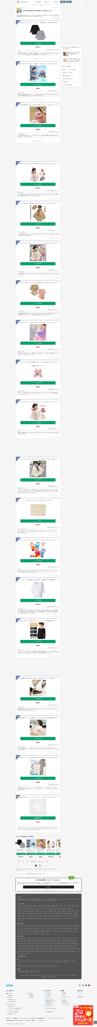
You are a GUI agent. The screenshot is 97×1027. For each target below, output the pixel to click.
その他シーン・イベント (60, 918)
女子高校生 (60, 946)
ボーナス (41, 918)
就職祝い (31, 913)
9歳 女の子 (24, 943)
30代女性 (50, 948)
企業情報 (62, 990)
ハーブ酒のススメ (44, 976)
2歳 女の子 (75, 938)
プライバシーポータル (52, 1018)
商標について (34, 1020)
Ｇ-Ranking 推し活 (52, 976)
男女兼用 (65, 961)
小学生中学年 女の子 (21, 946)
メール (80, 995)
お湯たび (31, 975)
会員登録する (48, 886)
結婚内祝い (76, 913)
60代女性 (37, 951)
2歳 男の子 (70, 938)
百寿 (23, 908)
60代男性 (41, 951)
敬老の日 (69, 908)
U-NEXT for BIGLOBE (13, 1012)
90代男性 (68, 951)
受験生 (23, 971)
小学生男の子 (45, 943)
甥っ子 (47, 928)
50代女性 (19, 951)
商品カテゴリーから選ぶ (68, 72)
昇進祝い (36, 913)
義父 (55, 928)
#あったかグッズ (41, 861)
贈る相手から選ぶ (66, 75)
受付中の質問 (38, 1)
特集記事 (55, 1)
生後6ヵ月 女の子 (54, 938)
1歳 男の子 (60, 938)
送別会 (49, 913)
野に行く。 (60, 975)
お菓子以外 (25, 966)
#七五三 (18, 861)
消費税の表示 (16, 1018)
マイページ (76, 1)
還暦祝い (57, 905)
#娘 (23, 861)
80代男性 (59, 951)
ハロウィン (74, 908)
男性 (19, 953)
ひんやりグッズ (47, 966)
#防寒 (47, 861)
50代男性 (23, 951)
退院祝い (19, 918)
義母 (60, 928)
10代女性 (75, 946)
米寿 (73, 905)
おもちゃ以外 (20, 966)
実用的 (19, 961)
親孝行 (28, 918)
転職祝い (40, 913)
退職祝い (44, 913)
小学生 (40, 943)
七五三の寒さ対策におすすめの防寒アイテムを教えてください (35, 873)
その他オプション (12, 1014)
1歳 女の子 (65, 938)
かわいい (33, 961)
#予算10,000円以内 (33, 861)
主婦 (23, 933)
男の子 (27, 953)
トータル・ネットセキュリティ (14, 1010)
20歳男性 (28, 948)
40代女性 (68, 948)
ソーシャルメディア (66, 1004)
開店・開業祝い (66, 913)
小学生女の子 (51, 943)
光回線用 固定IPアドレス (50, 1001)
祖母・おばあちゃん (29, 928)
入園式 (23, 913)
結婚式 (44, 905)
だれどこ (27, 975)
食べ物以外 (31, 966)
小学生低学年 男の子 (58, 943)
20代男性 (37, 948)
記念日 (26, 905)
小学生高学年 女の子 (37, 946)
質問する (63, 1)
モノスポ (55, 975)
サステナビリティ (65, 997)
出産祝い (35, 905)
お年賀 (31, 908)
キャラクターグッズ (55, 966)
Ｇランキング (21, 975)
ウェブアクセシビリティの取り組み (28, 1018)
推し (44, 933)
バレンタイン (40, 908)
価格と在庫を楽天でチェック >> (53, 90)
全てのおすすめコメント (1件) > (53, 198)
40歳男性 (64, 948)
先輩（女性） (70, 928)
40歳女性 (59, 948)
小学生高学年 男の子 (29, 946)
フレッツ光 (47, 997)
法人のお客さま (47, 990)
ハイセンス (28, 961)
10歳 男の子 (30, 943)
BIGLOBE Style (65, 1002)
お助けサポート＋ (12, 1006)
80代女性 (55, 951)
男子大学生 (65, 946)
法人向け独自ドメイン (50, 1011)
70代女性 (46, 951)
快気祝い (23, 918)
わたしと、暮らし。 (37, 975)
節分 (35, 908)
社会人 (31, 971)
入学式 (19, 913)
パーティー (73, 918)
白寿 (19, 908)
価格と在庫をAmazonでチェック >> (53, 49)
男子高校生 (55, 946)
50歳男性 (77, 948)
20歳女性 (23, 948)
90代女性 (64, 951)
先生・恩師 (76, 928)
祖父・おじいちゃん (21, 928)
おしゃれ (23, 961)
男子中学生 (44, 946)
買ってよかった (43, 961)
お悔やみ (32, 918)
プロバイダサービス (49, 999)
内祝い (71, 913)
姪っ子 (52, 928)
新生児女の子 (26, 938)
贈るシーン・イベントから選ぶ (69, 69)
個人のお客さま (10, 990)
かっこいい (38, 961)
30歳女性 (41, 948)
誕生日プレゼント (21, 905)
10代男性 (19, 948)
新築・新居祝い (59, 913)
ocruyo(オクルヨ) (20, 873)
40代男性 (73, 948)
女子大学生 (70, 946)
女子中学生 (49, 946)
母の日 (51, 908)
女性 (78, 951)
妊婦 (27, 933)
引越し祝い (54, 913)
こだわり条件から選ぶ (67, 84)
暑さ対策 (42, 966)
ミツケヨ (69, 975)
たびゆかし (74, 975)
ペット (49, 918)
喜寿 (65, 905)
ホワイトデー (46, 908)
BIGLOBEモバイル (12, 999)
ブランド (49, 961)
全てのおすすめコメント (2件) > (53, 792)
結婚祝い (30, 905)
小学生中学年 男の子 (74, 943)
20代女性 (32, 948)
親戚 (35, 928)
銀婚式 (53, 905)
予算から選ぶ (65, 81)
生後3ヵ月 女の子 (39, 938)
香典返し (36, 918)
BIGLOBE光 (10, 995)
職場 (19, 971)
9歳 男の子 (19, 943)
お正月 (27, 908)
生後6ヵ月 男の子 (47, 938)
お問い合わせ (9, 1018)
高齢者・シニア (36, 971)
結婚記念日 (40, 905)
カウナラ (65, 975)
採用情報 (64, 1001)
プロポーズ (67, 918)
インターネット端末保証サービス (15, 1008)
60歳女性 (28, 951)
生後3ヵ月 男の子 (32, 938)
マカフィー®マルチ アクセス (51, 1009)
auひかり (10, 997)
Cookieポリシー (62, 1018)
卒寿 (77, 905)
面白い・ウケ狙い (55, 961)
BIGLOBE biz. (48, 993)
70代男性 (50, 951)
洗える (61, 961)
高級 (73, 961)
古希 (61, 905)
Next (59, 843)
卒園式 (27, 913)
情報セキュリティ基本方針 (24, 1020)
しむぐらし (32, 997)
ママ (31, 933)
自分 (48, 933)
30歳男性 (46, 948)
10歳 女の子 (35, 943)
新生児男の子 (20, 938)
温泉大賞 (32, 995)
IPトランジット (48, 1006)
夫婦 (19, 933)
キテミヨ (44, 975)
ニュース (64, 999)
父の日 (55, 908)
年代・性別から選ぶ (67, 78)
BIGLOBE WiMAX (12, 1001)
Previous (16, 843)
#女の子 (27, 861)
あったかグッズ (36, 966)
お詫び (53, 918)
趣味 (45, 918)
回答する (69, 1)
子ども (39, 928)
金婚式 (49, 905)
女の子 (23, 953)
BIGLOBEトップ (42, 1020)
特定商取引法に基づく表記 (11, 1020)
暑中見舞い (60, 908)
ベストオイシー (50, 975)
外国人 (27, 971)
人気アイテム (46, 1)
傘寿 (69, 905)
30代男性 (55, 948)
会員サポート (81, 997)
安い (69, 961)
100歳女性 (73, 951)
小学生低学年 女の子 (66, 943)
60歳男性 (32, 951)
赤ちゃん (35, 933)
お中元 (65, 908)
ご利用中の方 (80, 990)
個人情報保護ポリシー (41, 1018)
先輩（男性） (65, 928)
